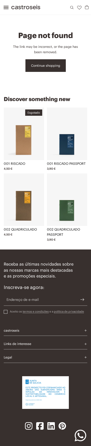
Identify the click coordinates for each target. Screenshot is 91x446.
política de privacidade (69, 311)
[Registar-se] (82, 300)
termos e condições (36, 311)
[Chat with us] (80, 435)
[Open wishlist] (79, 7)
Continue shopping (45, 65)
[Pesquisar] (72, 7)
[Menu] (4, 7)
